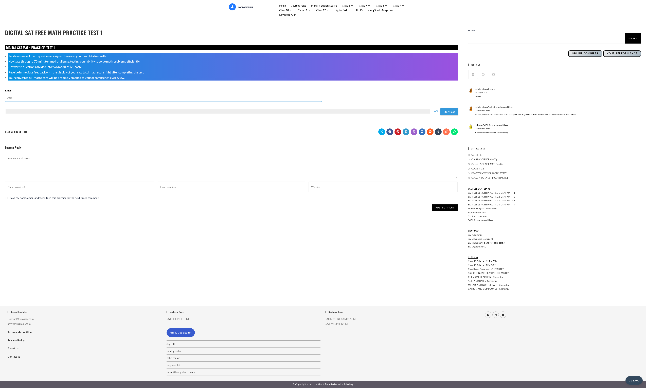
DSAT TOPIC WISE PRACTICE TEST (489, 173)
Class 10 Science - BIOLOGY (481, 265)
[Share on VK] (422, 131)
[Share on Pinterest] (397, 131)
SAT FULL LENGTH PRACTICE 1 (484, 192)
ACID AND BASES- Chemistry (482, 281)
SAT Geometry (475, 235)
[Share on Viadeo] (446, 131)
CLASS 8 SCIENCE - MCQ (484, 159)
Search (632, 38)
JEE (182, 318)
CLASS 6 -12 (477, 168)
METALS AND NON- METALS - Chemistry (488, 285)
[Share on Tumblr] (438, 131)
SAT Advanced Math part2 (481, 239)
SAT (169, 318)
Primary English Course (324, 5)
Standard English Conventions (482, 208)
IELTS (359, 10)
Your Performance (622, 53)
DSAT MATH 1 (508, 192)
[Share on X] (381, 131)
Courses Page (298, 5)
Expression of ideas (477, 212)
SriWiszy (348, 384)
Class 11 (302, 10)
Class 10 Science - (477, 261)
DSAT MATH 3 (508, 200)
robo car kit (173, 357)
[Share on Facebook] (389, 131)
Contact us (14, 356)
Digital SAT (341, 10)
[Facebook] (473, 74)
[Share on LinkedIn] (406, 131)
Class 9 (397, 5)
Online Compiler (585, 53)
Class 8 (380, 5)
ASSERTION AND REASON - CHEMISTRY (488, 273)
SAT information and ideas (500, 107)
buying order (174, 351)
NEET (189, 318)
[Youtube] (493, 74)
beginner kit (173, 364)
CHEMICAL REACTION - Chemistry (486, 277)
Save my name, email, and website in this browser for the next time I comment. (54, 197)
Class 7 (363, 5)
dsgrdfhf (171, 343)
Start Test (449, 111)
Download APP (287, 14)
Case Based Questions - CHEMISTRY (486, 269)
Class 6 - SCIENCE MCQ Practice (487, 164)
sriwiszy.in (480, 89)
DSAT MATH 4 (508, 204)
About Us (13, 348)
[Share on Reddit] (430, 131)
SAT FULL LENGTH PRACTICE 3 (484, 200)
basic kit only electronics (181, 372)
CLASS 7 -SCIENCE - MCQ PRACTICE (490, 178)
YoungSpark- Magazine (380, 10)
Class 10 (284, 10)
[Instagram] (483, 74)
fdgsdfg (491, 89)
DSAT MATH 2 (508, 196)
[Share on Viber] (414, 131)
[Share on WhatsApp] (454, 131)
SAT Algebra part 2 (477, 246)
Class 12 (321, 10)
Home (282, 5)
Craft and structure (477, 216)
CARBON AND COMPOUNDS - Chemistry (488, 288)
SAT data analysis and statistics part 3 (486, 242)
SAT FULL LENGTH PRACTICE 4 (484, 204)
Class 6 (346, 5)
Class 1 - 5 (476, 154)
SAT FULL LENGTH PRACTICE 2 (484, 196)
